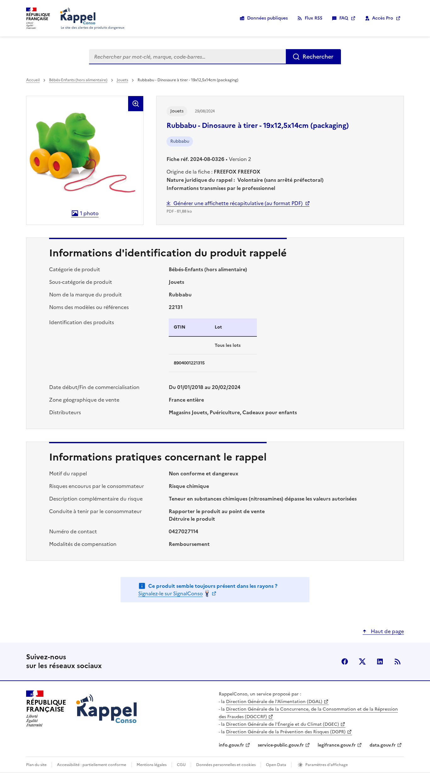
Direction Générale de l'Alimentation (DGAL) (274, 701)
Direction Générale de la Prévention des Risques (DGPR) (286, 732)
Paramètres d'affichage (326, 765)
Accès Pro (382, 18)
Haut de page (387, 631)
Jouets (122, 80)
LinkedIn (380, 661)
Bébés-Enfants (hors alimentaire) (78, 80)
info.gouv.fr (231, 745)
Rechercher (318, 56)
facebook (344, 661)
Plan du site (36, 765)
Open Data (276, 765)
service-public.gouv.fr (281, 745)
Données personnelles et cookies (226, 765)
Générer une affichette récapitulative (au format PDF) (238, 203)
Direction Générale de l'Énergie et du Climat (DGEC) (282, 724)
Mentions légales (152, 765)
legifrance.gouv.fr (337, 745)
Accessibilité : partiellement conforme (91, 765)
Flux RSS (313, 18)
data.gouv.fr (383, 745)
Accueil (33, 80)
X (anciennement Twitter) (362, 661)
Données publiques (267, 18)
